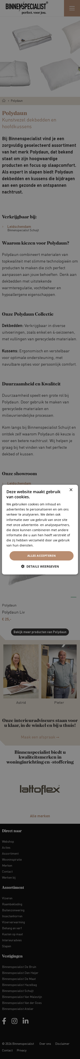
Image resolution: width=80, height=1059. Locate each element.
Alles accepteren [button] (41, 556)
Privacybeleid (44, 545)
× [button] (70, 489)
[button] (40, 566)
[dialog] (40, 529)
